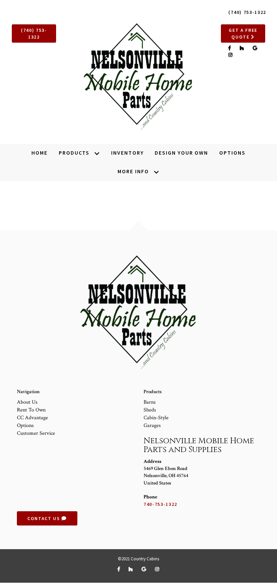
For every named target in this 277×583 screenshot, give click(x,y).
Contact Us (44, 518)
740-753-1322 (160, 504)
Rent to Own (31, 409)
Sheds (150, 409)
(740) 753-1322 (247, 12)
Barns (150, 402)
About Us (27, 402)
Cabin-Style (156, 417)
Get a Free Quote (243, 33)
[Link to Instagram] (230, 55)
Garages (152, 425)
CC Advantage (32, 417)
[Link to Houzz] (243, 48)
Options (25, 425)
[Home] (139, 77)
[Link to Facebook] (230, 48)
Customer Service (36, 433)
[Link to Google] (255, 48)
